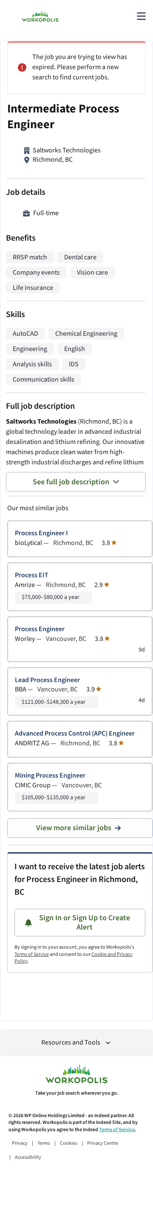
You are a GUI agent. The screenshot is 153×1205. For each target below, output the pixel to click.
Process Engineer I (41, 533)
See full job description (71, 482)
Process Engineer (40, 629)
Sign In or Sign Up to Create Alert (84, 922)
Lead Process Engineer (47, 680)
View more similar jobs (73, 828)
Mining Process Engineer (50, 775)
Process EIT (31, 575)
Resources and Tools (70, 1042)
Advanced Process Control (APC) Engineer (75, 733)
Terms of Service (31, 954)
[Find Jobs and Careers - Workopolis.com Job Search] (40, 16)
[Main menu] (141, 16)
